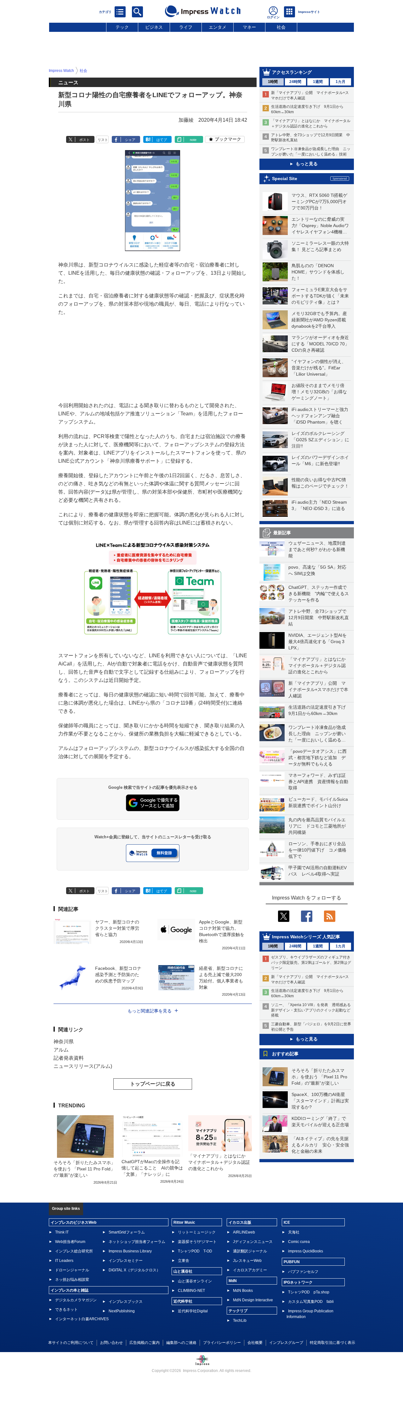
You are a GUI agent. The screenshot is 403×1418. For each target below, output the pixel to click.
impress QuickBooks (305, 1251)
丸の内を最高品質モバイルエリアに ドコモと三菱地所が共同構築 (317, 826)
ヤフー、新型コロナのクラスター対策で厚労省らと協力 (117, 928)
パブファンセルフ (303, 1271)
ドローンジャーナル (72, 1270)
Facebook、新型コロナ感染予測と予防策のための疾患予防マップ (118, 974)
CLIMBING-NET (191, 1290)
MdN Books (243, 1290)
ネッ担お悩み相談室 (72, 1279)
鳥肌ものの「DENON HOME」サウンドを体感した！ (318, 272)
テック (122, 27)
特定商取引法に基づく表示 (332, 1342)
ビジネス (154, 27)
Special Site (284, 178)
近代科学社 (182, 1301)
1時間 (273, 81)
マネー (249, 27)
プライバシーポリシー (222, 1342)
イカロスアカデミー (250, 1270)
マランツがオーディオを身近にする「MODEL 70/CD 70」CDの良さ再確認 (320, 344)
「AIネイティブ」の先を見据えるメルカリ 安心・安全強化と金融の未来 (320, 1145)
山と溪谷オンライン (195, 1281)
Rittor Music (184, 1222)
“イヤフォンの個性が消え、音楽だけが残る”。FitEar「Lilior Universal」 (319, 368)
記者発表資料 (69, 1058)
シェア (130, 140)
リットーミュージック (197, 1232)
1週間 (318, 81)
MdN (233, 1281)
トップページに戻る (152, 1084)
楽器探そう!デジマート (197, 1241)
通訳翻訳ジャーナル (250, 1251)
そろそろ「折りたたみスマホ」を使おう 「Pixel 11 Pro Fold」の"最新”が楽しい (319, 1077)
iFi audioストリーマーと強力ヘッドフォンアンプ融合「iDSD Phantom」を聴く (320, 416)
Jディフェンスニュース (253, 1241)
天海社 (293, 1232)
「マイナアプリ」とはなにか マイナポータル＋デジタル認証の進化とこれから (319, 665)
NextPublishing (122, 1311)
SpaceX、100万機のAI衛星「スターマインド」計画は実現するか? (320, 1101)
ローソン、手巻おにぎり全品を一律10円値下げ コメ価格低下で (317, 850)
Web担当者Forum (70, 1241)
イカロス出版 (240, 1222)
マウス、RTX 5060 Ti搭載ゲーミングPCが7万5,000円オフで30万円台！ (319, 201)
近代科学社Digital (193, 1311)
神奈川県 (64, 1041)
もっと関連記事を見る (150, 1010)
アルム (61, 1049)
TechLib (240, 1320)
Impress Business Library (130, 1251)
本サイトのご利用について (71, 1342)
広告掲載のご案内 (144, 1342)
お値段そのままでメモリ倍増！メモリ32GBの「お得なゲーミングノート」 (319, 392)
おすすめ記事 (285, 1053)
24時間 (295, 81)
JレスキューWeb (247, 1260)
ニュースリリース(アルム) (83, 1066)
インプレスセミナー (126, 1260)
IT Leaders (64, 1260)
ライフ (185, 27)
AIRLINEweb (244, 1232)
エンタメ (217, 27)
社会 (281, 27)
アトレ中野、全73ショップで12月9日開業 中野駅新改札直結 (318, 617)
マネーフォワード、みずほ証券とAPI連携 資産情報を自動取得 (318, 781)
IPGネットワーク (298, 1282)
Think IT (62, 1232)
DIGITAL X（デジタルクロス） (134, 1270)
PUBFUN (292, 1262)
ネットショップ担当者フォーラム (137, 1241)
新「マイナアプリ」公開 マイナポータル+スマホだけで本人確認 (318, 689)
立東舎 (183, 1260)
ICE (287, 1222)
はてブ (161, 140)
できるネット (66, 1309)
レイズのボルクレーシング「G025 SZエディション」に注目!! (320, 439)
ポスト (84, 140)
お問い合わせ (111, 1342)
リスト (103, 140)
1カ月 (340, 81)
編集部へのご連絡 (181, 1342)
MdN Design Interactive (253, 1300)
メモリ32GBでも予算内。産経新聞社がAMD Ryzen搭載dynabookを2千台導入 (319, 320)
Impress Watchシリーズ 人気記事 (306, 936)
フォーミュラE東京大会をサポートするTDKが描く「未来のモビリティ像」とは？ (320, 296)
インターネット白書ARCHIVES (82, 1319)
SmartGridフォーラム (127, 1232)
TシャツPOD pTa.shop (308, 1292)
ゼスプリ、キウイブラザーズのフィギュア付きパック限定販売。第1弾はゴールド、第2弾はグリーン (311, 962)
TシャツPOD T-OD (195, 1251)
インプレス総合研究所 (74, 1251)
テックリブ (238, 1311)
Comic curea (299, 1241)
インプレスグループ (286, 1342)
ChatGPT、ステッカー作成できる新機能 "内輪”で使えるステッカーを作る (318, 593)
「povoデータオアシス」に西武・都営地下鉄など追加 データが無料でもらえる (317, 757)
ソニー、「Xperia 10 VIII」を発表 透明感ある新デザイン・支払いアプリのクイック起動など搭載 (311, 1010)
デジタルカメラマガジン (76, 1300)
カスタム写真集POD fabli (311, 1301)
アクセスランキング (292, 72)
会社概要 (255, 1342)
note (193, 140)
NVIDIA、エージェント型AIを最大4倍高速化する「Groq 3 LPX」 (317, 641)
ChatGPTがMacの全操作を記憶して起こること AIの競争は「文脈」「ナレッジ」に (152, 1168)
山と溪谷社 (182, 1271)
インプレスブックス (126, 1301)
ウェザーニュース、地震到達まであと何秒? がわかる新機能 (317, 549)
